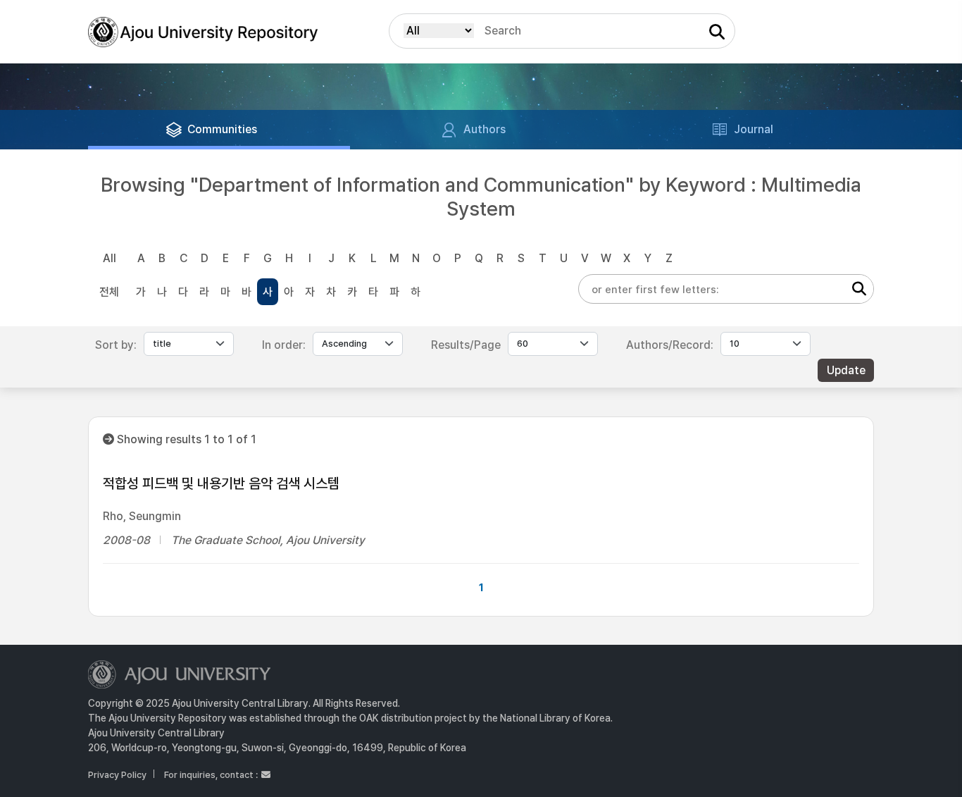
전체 (109, 292)
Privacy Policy (117, 775)
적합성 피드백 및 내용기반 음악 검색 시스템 (221, 483)
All (109, 258)
